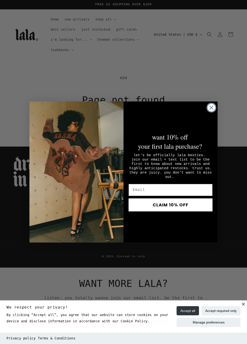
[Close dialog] (211, 107)
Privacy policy (21, 338)
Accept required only (221, 311)
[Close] (243, 304)
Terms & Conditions (56, 338)
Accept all (187, 311)
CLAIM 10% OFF (170, 205)
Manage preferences (209, 322)
